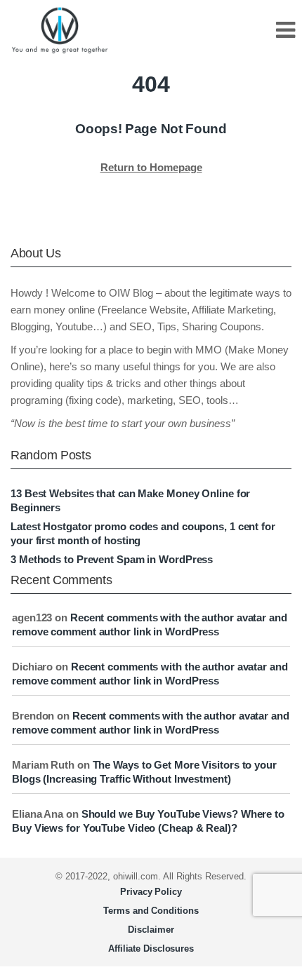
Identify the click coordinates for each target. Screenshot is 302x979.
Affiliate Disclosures (151, 948)
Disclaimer (150, 929)
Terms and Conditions (150, 910)
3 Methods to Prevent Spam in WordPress (112, 559)
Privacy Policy (151, 891)
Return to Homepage (151, 167)
